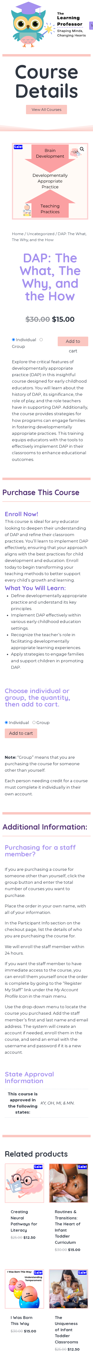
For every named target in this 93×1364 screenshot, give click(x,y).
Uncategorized (41, 234)
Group (18, 346)
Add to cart (73, 342)
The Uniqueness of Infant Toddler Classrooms (66, 1329)
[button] (82, 149)
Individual (25, 339)
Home (18, 234)
